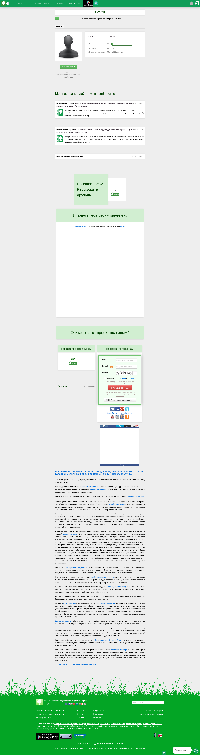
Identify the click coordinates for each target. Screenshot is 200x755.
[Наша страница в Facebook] (117, 411)
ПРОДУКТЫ (49, 4)
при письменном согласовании (131, 748)
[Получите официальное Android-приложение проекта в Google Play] (88, 3)
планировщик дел (70, 534)
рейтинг (122, 226)
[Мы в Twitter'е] (127, 411)
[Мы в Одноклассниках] (127, 418)
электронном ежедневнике (77, 567)
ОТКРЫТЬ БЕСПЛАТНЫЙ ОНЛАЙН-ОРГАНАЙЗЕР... (77, 665)
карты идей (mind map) (116, 587)
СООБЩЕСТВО (74, 4)
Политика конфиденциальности (50, 714)
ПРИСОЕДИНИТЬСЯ (120, 388)
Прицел (82, 724)
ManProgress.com (63, 700)
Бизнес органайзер (63, 621)
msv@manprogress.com (53, 704)
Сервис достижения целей (66, 724)
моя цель (104, 724)
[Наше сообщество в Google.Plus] (122, 411)
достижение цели (117, 724)
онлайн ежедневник (136, 496)
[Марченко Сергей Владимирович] (85, 704)
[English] (160, 737)
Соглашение (121, 378)
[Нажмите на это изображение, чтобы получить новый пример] (124, 373)
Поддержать (98, 710)
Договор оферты (43, 717)
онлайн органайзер (76, 726)
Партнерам (98, 714)
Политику (132, 378)
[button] (196, 751)
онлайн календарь (117, 504)
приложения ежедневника (80, 628)
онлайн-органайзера (119, 650)
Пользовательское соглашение (50, 710)
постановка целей (134, 724)
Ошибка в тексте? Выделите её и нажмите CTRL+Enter (100, 743)
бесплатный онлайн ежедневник (100, 726)
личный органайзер (98, 489)
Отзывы (80, 717)
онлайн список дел (67, 728)
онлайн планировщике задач (102, 577)
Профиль (59, 26)
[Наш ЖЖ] (117, 418)
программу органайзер (106, 603)
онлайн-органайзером (91, 487)
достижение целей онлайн (54, 726)
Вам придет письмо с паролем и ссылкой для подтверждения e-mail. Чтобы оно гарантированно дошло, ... (120, 394)
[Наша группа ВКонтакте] (112, 411)
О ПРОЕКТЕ (21, 4)
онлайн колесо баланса (87, 728)
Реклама (97, 717)
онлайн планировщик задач (145, 726)
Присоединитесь (68, 67)
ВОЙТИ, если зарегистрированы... (120, 400)
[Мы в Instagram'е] (120, 413)
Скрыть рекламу (89, 386)
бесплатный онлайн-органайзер (108, 640)
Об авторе (81, 714)
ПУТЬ (30, 4)
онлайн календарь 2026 (46, 728)
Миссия (80, 710)
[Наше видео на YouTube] (112, 418)
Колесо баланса (69, 603)
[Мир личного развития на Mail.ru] (122, 418)
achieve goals (93, 724)
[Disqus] (100, 282)
